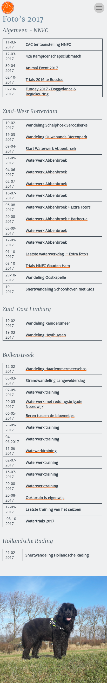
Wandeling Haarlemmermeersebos (56, 368)
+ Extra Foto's (79, 207)
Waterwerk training (42, 392)
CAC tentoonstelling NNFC (48, 44)
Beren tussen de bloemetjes (50, 415)
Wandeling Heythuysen (46, 334)
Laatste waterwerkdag (45, 253)
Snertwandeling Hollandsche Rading (57, 555)
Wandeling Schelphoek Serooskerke (57, 125)
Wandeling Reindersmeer (48, 323)
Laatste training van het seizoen (53, 509)
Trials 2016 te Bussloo (44, 79)
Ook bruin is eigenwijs (45, 497)
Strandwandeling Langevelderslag (55, 380)
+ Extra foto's (76, 253)
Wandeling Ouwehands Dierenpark (56, 136)
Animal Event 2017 (42, 67)
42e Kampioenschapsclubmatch (53, 56)
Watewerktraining (41, 450)
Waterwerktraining (42, 462)
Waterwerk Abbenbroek (46, 160)
